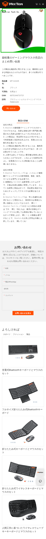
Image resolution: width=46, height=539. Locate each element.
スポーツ (6, 334)
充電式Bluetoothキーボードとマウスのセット (22, 372)
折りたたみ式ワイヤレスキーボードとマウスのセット (22, 490)
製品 (28, 334)
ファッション (18, 334)
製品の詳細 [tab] (23, 120)
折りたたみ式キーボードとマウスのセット (22, 451)
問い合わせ (11, 108)
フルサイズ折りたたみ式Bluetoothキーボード (22, 411)
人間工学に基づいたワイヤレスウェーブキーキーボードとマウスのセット (22, 530)
